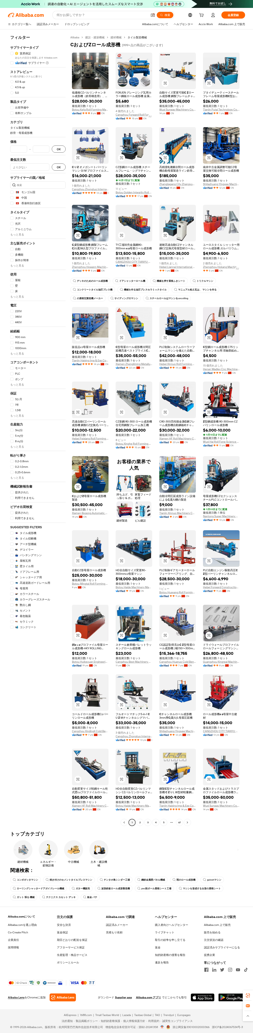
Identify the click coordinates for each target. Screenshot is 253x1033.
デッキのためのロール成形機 (92, 281)
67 (179, 822)
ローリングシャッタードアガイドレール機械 (40, 888)
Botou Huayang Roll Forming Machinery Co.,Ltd (177, 592)
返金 (157, 947)
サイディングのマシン (126, 298)
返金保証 (62, 932)
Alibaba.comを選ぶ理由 (22, 924)
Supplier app (123, 997)
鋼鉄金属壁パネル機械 (153, 879)
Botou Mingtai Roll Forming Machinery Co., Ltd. (90, 583)
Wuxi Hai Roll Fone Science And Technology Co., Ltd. (221, 441)
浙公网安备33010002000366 (191, 1027)
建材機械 (116, 37)
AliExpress (70, 1015)
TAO (157, 1015)
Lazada (126, 1015)
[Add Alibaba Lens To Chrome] (63, 997)
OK (59, 149)
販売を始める (212, 932)
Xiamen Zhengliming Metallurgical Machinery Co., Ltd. (134, 364)
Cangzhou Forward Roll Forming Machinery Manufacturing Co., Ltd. (134, 114)
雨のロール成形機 (186, 879)
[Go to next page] (187, 822)
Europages (184, 1015)
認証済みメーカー (117, 924)
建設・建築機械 (95, 37)
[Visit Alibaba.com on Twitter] (222, 969)
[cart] (202, 15)
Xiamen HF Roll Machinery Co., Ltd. (177, 438)
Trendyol (168, 1015)
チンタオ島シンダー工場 (117, 879)
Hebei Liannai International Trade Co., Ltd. (177, 266)
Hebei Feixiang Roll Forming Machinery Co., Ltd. (90, 438)
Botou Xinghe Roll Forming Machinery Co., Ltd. (134, 443)
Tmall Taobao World (107, 1015)
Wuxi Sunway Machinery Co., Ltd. (177, 109)
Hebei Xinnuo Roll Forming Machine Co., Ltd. (177, 364)
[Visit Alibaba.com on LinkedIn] (214, 969)
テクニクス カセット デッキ (61, 897)
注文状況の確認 (213, 939)
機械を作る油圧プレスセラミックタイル (145, 289)
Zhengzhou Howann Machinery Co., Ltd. (90, 266)
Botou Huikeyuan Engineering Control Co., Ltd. (90, 661)
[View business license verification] (162, 1027)
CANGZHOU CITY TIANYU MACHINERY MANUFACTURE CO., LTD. (134, 261)
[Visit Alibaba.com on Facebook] (206, 969)
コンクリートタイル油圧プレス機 (94, 289)
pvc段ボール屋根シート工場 (156, 888)
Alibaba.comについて (21, 916)
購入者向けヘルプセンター (171, 924)
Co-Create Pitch (18, 932)
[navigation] (38, 430)
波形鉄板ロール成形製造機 (115, 888)
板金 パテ (92, 897)
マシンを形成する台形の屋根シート (202, 888)
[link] (248, 995)
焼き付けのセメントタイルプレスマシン (71, 879)
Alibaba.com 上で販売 (217, 924)
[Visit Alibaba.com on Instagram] (230, 969)
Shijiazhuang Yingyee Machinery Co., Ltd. (221, 184)
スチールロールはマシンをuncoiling (169, 298)
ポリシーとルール (68, 962)
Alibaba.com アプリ (148, 997)
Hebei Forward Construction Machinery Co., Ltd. (221, 587)
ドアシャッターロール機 (132, 281)
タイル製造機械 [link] (137, 37)
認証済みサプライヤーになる (222, 947)
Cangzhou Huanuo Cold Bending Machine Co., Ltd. (177, 661)
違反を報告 (162, 962)
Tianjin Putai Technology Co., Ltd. (221, 109)
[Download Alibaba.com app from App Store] (202, 997)
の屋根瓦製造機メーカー (90, 298)
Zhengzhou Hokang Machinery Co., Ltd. (221, 266)
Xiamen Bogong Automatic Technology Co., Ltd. (90, 513)
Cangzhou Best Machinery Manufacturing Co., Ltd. (134, 661)
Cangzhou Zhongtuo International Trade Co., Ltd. (90, 189)
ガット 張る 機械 (26, 897)
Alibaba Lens (16, 997)
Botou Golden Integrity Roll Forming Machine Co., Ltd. (134, 192)
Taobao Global (142, 1015)
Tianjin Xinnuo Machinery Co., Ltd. (177, 513)
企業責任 (13, 939)
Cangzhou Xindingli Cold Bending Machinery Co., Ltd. (90, 731)
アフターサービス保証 (71, 947)
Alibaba (74, 37)
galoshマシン (214, 879)
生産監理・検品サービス (72, 954)
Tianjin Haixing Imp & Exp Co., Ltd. (90, 360)
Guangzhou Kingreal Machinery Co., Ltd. (221, 661)
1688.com (86, 1015)
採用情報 (13, 947)
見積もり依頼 (114, 932)
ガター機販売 (83, 888)
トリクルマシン (205, 281)
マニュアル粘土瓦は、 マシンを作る (197, 289)
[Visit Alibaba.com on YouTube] (238, 969)
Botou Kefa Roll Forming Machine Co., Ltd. (90, 109)
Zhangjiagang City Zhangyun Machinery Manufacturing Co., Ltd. (177, 184)
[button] (152, 15)
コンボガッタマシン (27, 879)
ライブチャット (164, 932)
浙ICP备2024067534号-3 (227, 1027)
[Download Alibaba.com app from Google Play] (231, 997)
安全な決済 (64, 924)
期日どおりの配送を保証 (72, 939)
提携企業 (209, 954)
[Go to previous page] (124, 822)
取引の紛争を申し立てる (170, 939)
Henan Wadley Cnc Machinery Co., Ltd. (221, 369)
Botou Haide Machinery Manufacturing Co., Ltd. (134, 587)
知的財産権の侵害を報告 (170, 954)
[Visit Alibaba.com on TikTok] (246, 969)
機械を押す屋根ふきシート (171, 281)
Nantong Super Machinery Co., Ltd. (221, 516)
